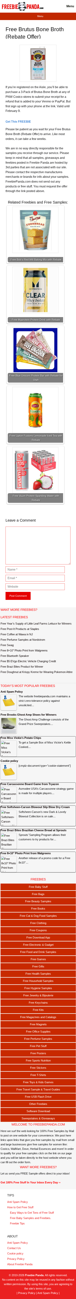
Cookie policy (15, 1253)
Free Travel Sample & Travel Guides (38, 1089)
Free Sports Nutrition (38, 1060)
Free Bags (38, 894)
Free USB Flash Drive (38, 1096)
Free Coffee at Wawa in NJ (17, 634)
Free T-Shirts (38, 1075)
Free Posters (38, 1053)
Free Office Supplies (38, 1031)
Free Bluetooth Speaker (15, 655)
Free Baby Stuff (38, 886)
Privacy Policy (16, 1258)
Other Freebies (38, 1103)
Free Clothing (38, 923)
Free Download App (38, 937)
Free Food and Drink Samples (38, 952)
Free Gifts (38, 966)
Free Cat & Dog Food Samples (38, 915)
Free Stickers (38, 1067)
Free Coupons (38, 930)
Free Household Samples (38, 980)
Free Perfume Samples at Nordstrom (23, 639)
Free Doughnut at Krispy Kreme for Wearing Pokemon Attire (36, 672)
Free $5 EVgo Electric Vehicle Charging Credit (28, 661)
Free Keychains (38, 1002)
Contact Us (14, 1248)
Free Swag (7, 645)
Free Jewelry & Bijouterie (38, 995)
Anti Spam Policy (17, 1201)
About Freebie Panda (19, 1264)
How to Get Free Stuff (20, 1207)
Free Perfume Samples (38, 1038)
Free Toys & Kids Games (38, 1082)
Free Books (38, 908)
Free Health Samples (38, 973)
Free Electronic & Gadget (38, 944)
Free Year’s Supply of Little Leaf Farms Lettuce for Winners (36, 623)
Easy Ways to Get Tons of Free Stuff (32, 1212)
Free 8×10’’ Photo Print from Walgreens (24, 650)
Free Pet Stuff (38, 1046)
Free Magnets (38, 1024)
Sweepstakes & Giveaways (38, 1118)
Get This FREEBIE (18, 121)
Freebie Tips (17, 1223)
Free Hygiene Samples (38, 988)
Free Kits (38, 1009)
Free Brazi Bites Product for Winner (22, 666)
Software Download (38, 1111)
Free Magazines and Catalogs (38, 1017)
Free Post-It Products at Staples (20, 628)
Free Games (38, 959)
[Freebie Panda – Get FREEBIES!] (22, 6)
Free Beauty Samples (38, 901)
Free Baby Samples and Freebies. (30, 1218)
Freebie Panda (34, 1275)
